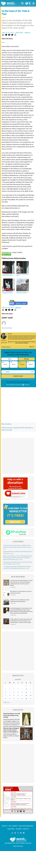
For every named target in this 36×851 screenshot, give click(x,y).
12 (13, 692)
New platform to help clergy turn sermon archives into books (21, 592)
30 (30, 698)
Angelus (27, 32)
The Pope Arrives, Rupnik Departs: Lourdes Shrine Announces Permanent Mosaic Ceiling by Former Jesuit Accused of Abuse (21, 583)
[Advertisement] (18, 409)
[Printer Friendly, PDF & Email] (6, 255)
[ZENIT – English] (10, 3)
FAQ (10, 826)
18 (9, 695)
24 (5, 698)
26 (13, 698)
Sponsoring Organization (26, 826)
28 (22, 698)
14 (22, 692)
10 (5, 692)
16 (30, 692)
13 (18, 692)
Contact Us (26, 829)
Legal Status (11, 829)
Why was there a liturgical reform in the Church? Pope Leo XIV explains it (11, 730)
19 (13, 695)
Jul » (8, 702)
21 (22, 695)
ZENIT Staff (19, 32)
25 (9, 698)
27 (18, 698)
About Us (4, 826)
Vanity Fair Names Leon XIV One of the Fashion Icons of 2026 (11, 715)
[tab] (11, 789)
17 (5, 695)
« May (4, 702)
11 (9, 692)
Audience (15, 826)
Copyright (18, 829)
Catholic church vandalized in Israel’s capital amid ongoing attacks (19, 600)
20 (18, 695)
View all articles (7, 328)
